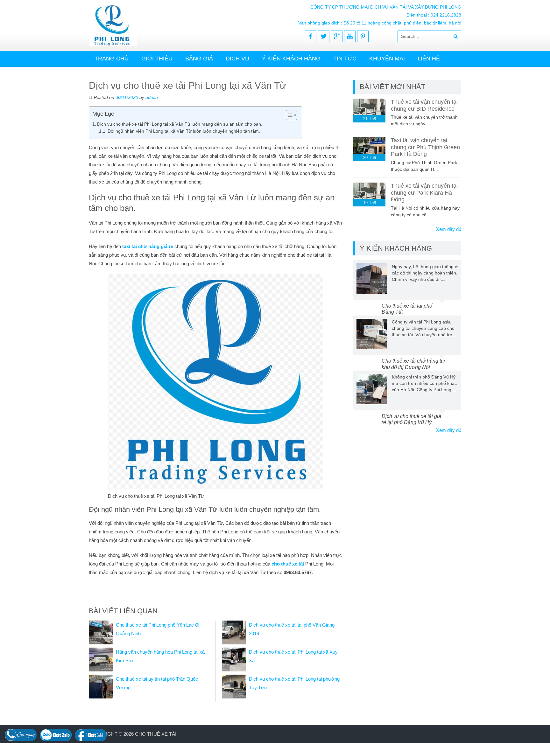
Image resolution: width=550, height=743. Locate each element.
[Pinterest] (363, 36)
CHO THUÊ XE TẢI (155, 734)
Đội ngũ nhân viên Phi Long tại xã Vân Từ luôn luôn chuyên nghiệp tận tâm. (184, 131)
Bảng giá (199, 58)
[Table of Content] (291, 115)
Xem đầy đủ (448, 229)
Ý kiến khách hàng (291, 58)
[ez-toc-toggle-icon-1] (288, 115)
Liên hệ (429, 58)
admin (151, 97)
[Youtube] (350, 36)
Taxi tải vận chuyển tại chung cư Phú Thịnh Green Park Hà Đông (425, 147)
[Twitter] (323, 36)
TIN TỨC (344, 58)
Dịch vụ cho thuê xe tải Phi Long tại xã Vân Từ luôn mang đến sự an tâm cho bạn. (179, 124)
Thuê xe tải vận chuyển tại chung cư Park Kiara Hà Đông (424, 193)
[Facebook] (310, 36)
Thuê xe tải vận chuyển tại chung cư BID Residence (424, 105)
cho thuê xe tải (288, 563)
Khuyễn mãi (387, 58)
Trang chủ (112, 58)
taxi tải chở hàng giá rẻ (148, 246)
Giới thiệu (157, 58)
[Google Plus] (336, 36)
